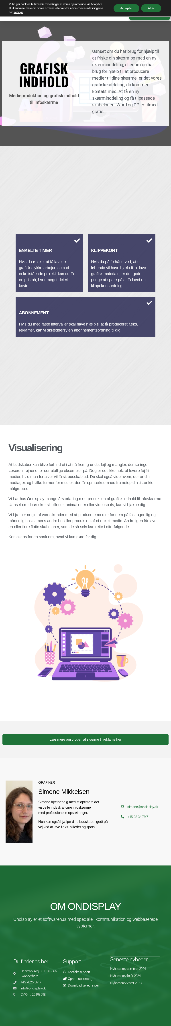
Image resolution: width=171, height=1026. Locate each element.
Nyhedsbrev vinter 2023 (125, 983)
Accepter (126, 8)
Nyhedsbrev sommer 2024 (128, 969)
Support (72, 961)
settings (18, 12)
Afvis (151, 8)
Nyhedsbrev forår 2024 (125, 976)
